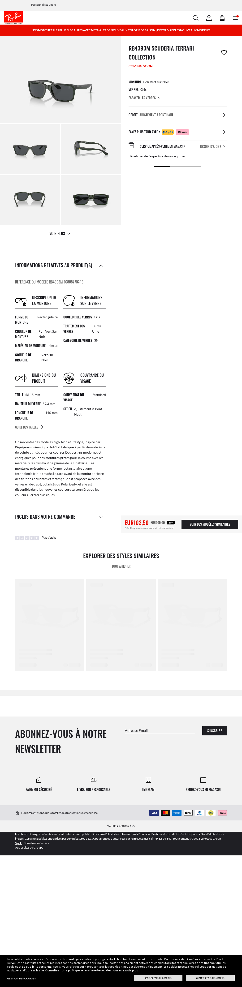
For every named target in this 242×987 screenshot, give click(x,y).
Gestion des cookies (21, 978)
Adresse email (136, 730)
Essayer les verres (142, 97)
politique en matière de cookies (89, 970)
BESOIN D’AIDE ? (210, 146)
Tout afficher (121, 566)
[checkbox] (224, 52)
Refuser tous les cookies (158, 978)
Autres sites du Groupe (29, 847)
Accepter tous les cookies (210, 978)
